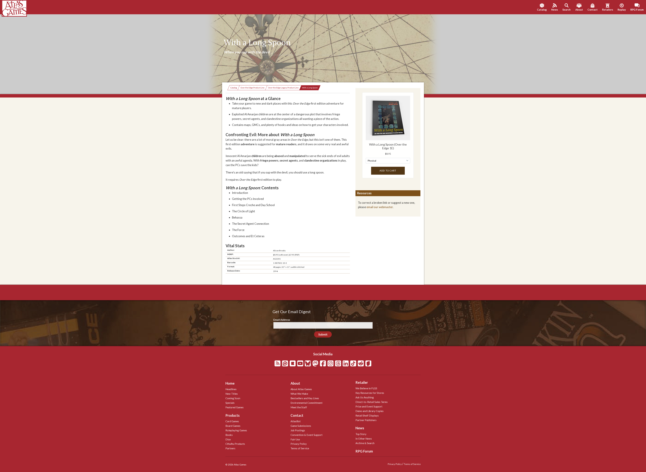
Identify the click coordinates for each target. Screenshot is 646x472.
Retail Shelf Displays (367, 415)
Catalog (233, 88)
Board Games (232, 425)
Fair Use (295, 439)
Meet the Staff (299, 407)
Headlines (231, 389)
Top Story (360, 434)
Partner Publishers (365, 420)
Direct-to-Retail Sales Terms (371, 401)
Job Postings (298, 430)
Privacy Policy (299, 443)
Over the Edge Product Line (252, 88)
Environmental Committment (306, 402)
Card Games (232, 421)
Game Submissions (301, 425)
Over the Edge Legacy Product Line (283, 88)
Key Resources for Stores (369, 392)
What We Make (299, 393)
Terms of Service (300, 448)
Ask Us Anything (364, 397)
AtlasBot (296, 421)
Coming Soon (232, 398)
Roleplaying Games (236, 430)
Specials (230, 402)
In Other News (363, 438)
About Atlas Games (301, 389)
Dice (228, 439)
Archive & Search (364, 443)
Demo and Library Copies (369, 410)
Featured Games (234, 407)
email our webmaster (380, 207)
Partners (230, 448)
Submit (323, 334)
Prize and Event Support (368, 406)
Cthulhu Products (235, 443)
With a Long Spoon (310, 88)
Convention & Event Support (306, 434)
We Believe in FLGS (366, 388)
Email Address (281, 319)
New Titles (231, 393)
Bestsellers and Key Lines (305, 398)
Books (229, 434)
